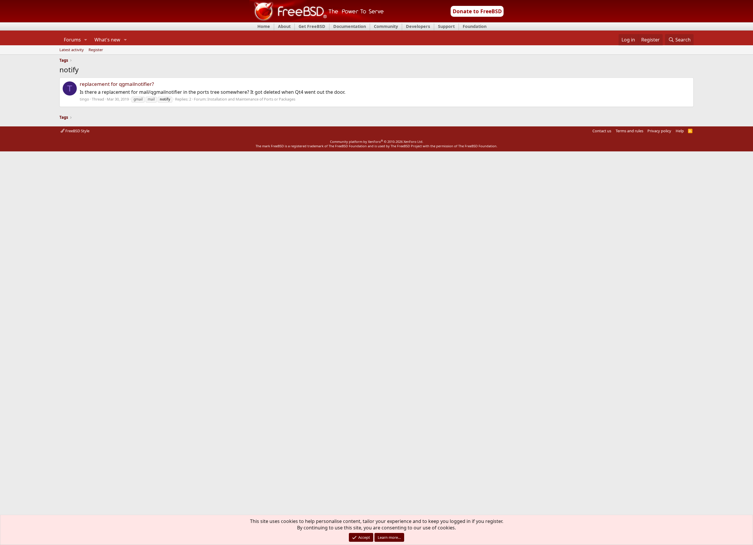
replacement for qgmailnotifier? (117, 84)
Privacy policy (659, 130)
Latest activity (71, 50)
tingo (84, 99)
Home (263, 26)
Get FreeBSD (312, 26)
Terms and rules (629, 130)
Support (446, 26)
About (284, 26)
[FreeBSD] (316, 20)
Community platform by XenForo (376, 141)
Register (96, 50)
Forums (72, 39)
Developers (418, 26)
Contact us (601, 130)
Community (386, 26)
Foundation (475, 26)
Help (680, 130)
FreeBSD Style (76, 130)
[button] (85, 39)
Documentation (349, 26)
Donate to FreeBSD (477, 11)
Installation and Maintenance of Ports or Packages (251, 99)
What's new (107, 39)
